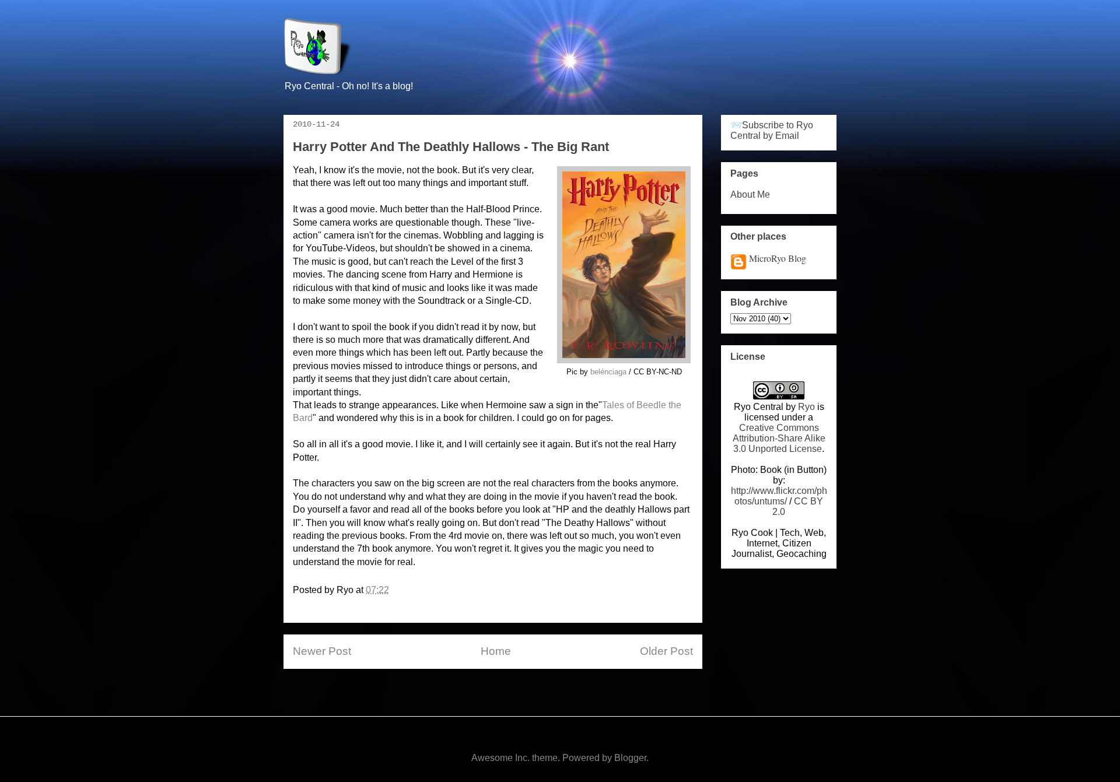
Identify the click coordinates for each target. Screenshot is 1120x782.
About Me (750, 194)
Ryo (806, 407)
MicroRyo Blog (777, 258)
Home (496, 651)
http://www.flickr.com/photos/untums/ (779, 496)
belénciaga (608, 371)
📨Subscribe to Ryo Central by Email (771, 130)
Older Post (666, 651)
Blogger (630, 758)
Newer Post (322, 651)
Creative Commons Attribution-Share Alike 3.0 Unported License (779, 438)
